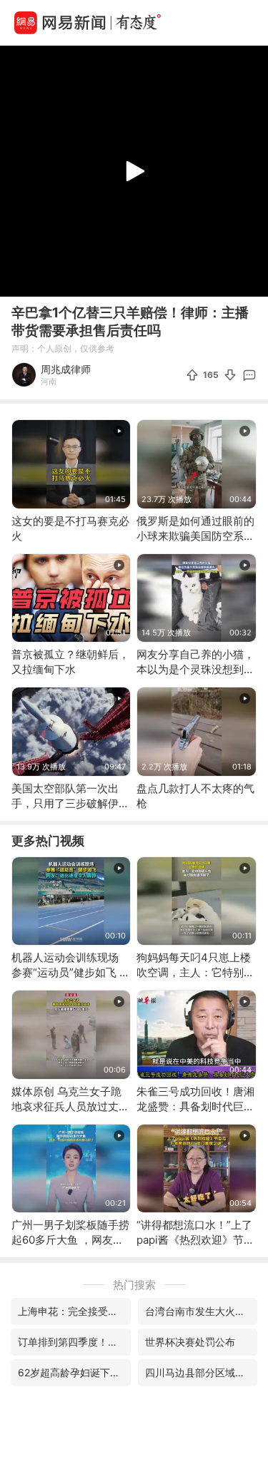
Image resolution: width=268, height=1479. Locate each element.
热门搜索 (134, 1284)
